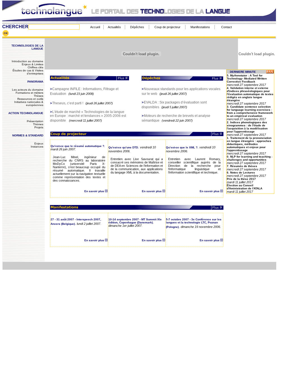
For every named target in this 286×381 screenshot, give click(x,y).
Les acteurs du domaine (27, 89)
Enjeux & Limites (32, 64)
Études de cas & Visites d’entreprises (28, 72)
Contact (226, 27)
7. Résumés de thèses (242, 166)
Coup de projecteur (167, 27)
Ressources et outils (30, 98)
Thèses (38, 95)
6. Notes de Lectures (241, 172)
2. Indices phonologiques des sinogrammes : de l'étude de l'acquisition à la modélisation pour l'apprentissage (247, 127)
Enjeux (38, 143)
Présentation (35, 121)
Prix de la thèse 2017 (241, 178)
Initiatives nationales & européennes (28, 103)
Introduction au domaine (27, 61)
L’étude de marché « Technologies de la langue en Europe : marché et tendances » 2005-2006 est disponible (88, 116)
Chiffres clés (35, 67)
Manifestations (200, 27)
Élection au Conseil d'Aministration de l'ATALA (244, 187)
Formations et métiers (29, 92)
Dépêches (137, 27)
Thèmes (38, 124)
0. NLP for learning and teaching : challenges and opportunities (249, 158)
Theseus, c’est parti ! (67, 103)
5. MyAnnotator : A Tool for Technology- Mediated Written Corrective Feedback (247, 78)
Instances (37, 146)
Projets (38, 127)
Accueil (95, 27)
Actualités (114, 27)
